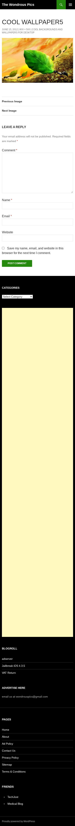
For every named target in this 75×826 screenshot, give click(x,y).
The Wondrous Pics (18, 5)
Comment (9, 150)
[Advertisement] (37, 472)
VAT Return (9, 672)
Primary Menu (70, 4)
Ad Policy (7, 743)
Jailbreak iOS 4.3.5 (13, 665)
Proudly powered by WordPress (18, 821)
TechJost (13, 796)
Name (7, 200)
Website (7, 232)
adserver (7, 658)
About (5, 736)
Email (7, 216)
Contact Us (8, 750)
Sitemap (7, 764)
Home (5, 729)
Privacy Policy (10, 757)
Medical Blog (15, 803)
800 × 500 (25, 29)
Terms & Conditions (14, 771)
